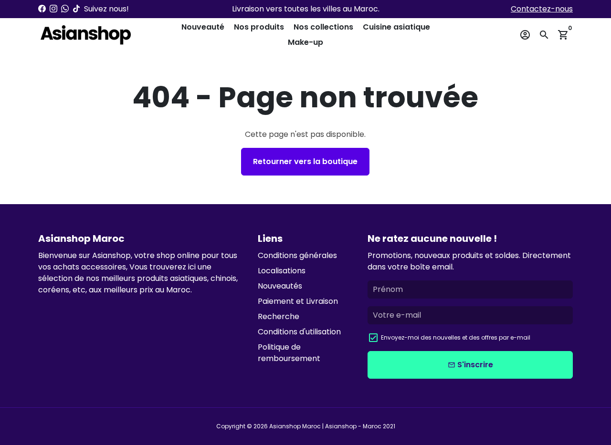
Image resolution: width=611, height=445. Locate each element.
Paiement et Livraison (298, 301)
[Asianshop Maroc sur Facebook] (42, 8)
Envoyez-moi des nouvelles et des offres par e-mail (455, 337)
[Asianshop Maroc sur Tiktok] (76, 8)
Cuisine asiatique (396, 26)
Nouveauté (202, 26)
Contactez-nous (542, 8)
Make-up (305, 42)
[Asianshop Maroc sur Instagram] (53, 8)
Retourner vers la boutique (305, 161)
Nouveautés (280, 285)
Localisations (282, 270)
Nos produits (259, 26)
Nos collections (323, 26)
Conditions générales (297, 255)
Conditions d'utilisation (299, 331)
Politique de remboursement (289, 353)
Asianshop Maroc (295, 426)
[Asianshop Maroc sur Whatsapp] (65, 8)
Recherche (278, 316)
